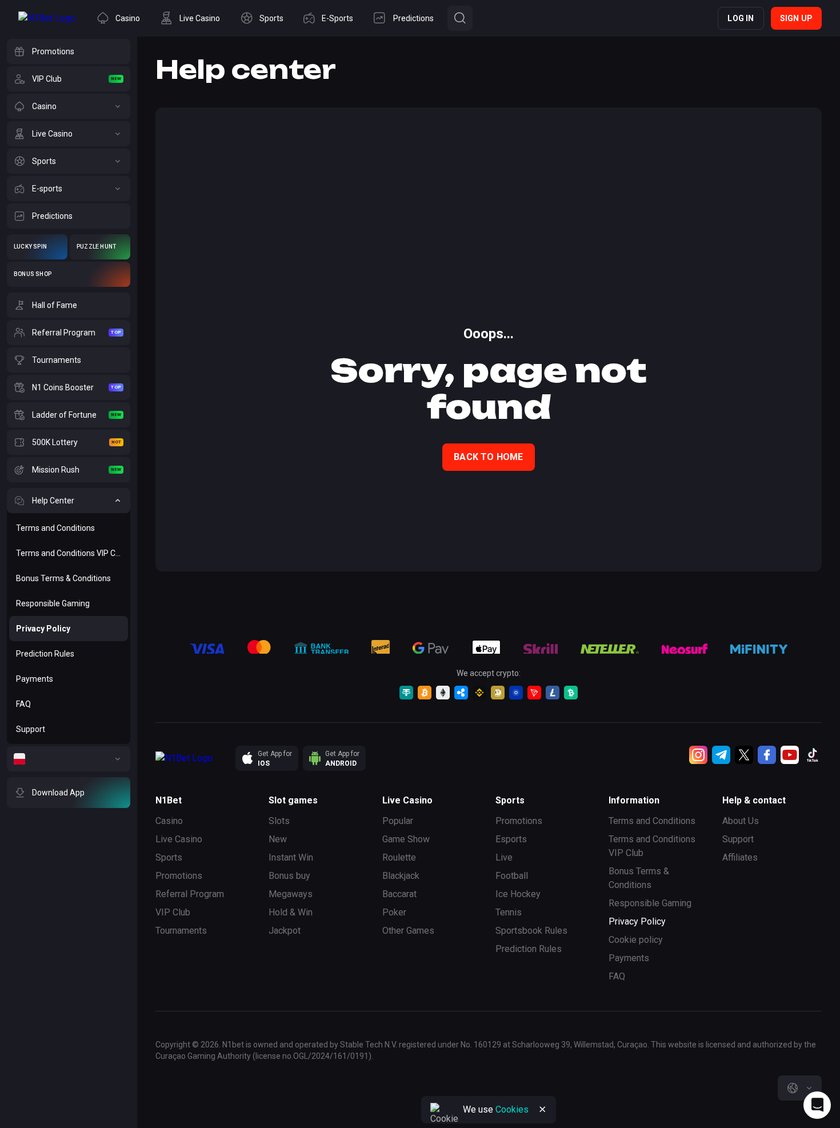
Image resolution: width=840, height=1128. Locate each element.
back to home (488, 456)
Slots (279, 820)
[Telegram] (721, 755)
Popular (397, 820)
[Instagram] (698, 755)
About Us (740, 820)
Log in (740, 18)
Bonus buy (289, 875)
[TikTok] (812, 755)
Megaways (291, 894)
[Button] (460, 18)
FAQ (617, 976)
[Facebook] (767, 755)
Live (504, 857)
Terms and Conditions (652, 820)
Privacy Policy (637, 921)
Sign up (796, 18)
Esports (511, 839)
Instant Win (291, 857)
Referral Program (189, 894)
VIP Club (172, 912)
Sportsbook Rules (531, 930)
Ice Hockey (518, 894)
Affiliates (740, 857)
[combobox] (800, 1088)
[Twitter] (744, 755)
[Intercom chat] (817, 1105)
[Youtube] (790, 755)
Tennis (508, 912)
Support (738, 839)
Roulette (399, 857)
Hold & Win (291, 912)
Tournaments (181, 930)
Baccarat (399, 894)
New (278, 839)
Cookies (512, 1109)
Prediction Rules (528, 948)
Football (511, 875)
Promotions (178, 875)
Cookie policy (636, 939)
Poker (394, 912)
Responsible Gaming (650, 903)
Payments (629, 958)
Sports (168, 857)
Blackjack (400, 875)
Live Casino (178, 839)
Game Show (406, 839)
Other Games (408, 930)
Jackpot (285, 930)
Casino (169, 820)
